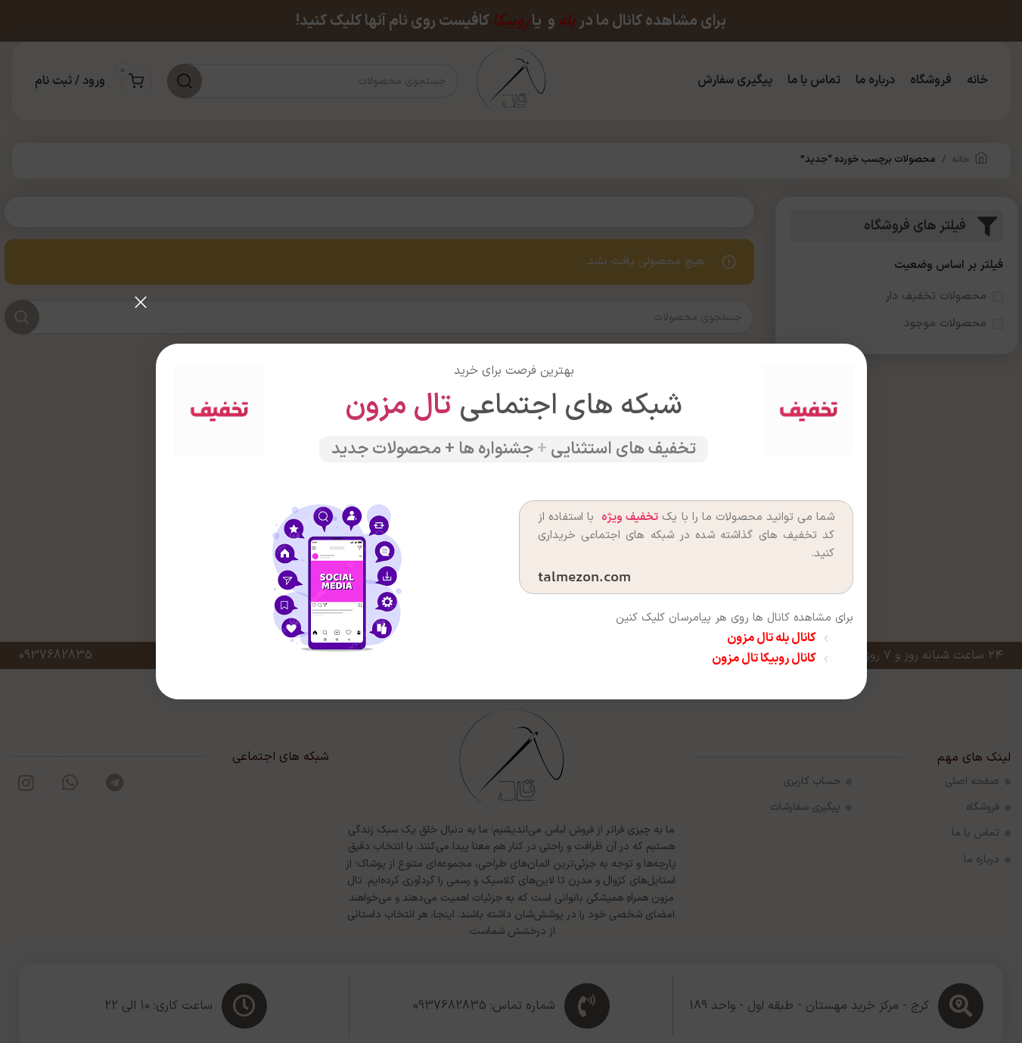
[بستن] (141, 302)
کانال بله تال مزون (770, 638)
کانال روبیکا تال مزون (763, 658)
